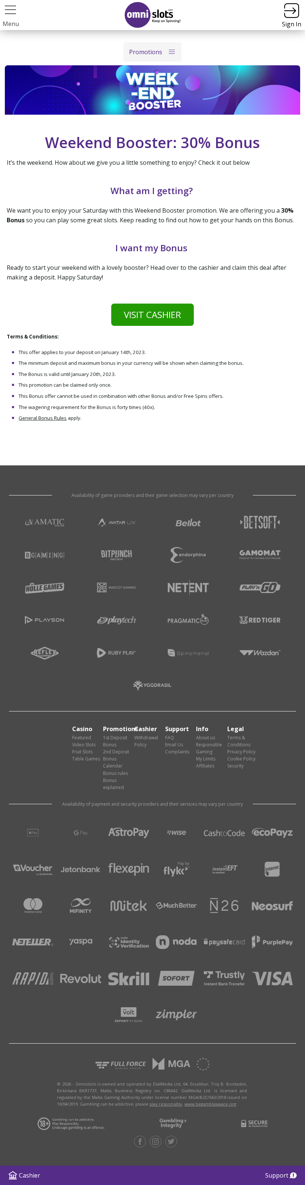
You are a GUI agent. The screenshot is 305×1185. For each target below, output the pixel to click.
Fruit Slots (82, 752)
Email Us (174, 745)
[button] (10, 9)
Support (276, 1175)
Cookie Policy (241, 759)
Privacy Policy (241, 752)
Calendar (112, 766)
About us (205, 737)
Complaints (177, 752)
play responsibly (166, 1104)
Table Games (86, 759)
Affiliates (205, 766)
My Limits (205, 759)
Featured (81, 737)
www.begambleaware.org (210, 1104)
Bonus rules (115, 773)
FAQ (169, 737)
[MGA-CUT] (171, 1064)
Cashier (29, 1175)
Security (235, 766)
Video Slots (84, 745)
